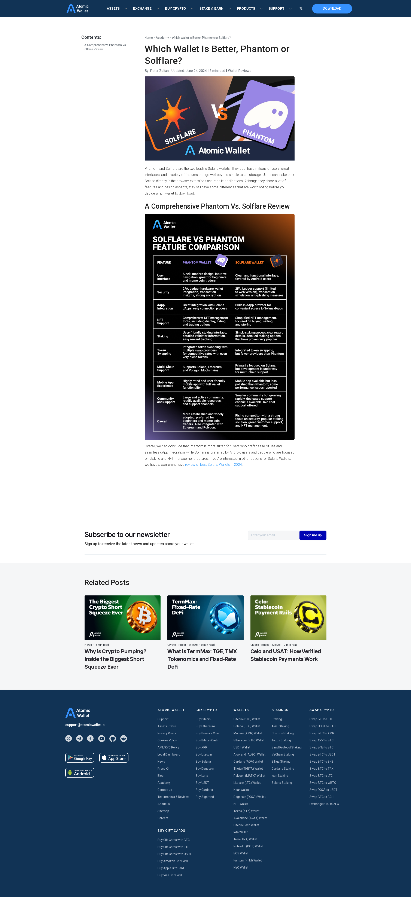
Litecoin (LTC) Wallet (247, 782)
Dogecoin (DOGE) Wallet (250, 797)
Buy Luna (202, 775)
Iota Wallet (241, 832)
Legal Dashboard (169, 754)
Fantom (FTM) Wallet (248, 860)
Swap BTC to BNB (322, 761)
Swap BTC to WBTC (323, 782)
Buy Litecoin (204, 754)
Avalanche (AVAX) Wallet (250, 818)
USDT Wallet (242, 747)
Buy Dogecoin (205, 768)
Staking (277, 719)
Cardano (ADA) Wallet (248, 761)
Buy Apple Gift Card (171, 868)
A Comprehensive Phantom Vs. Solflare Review (105, 47)
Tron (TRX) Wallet (245, 839)
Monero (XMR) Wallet (248, 733)
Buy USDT (202, 782)
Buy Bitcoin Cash (207, 740)
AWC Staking (280, 726)
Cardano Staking (283, 768)
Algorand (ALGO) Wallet (249, 754)
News (88, 644)
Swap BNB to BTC (322, 747)
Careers (163, 818)
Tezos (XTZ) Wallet (246, 811)
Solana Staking (282, 782)
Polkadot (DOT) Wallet (248, 846)
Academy (162, 37)
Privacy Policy (167, 733)
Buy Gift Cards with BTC (174, 840)
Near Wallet (241, 789)
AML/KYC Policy (168, 747)
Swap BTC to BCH (322, 797)
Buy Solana (203, 761)
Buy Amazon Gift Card (173, 861)
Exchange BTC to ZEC (324, 804)
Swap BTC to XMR (322, 733)
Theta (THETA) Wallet (248, 768)
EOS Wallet (241, 853)
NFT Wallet (241, 804)
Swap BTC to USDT (322, 754)
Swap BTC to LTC (321, 775)
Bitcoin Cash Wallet (246, 825)
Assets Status (167, 726)
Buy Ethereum (205, 726)
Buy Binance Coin (207, 733)
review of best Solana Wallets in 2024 (213, 465)
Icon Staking (280, 775)
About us (164, 804)
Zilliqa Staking (281, 761)
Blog (161, 775)
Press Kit (163, 768)
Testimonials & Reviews (173, 797)
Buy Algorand (205, 797)
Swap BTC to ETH (321, 719)
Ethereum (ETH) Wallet (249, 740)
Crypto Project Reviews (182, 644)
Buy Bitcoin (203, 719)
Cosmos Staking (283, 733)
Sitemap (163, 811)
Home (149, 37)
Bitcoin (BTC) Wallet (247, 719)
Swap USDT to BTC (322, 726)
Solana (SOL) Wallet (247, 726)
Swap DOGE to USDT (323, 789)
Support (163, 719)
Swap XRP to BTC (322, 740)
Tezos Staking (281, 740)
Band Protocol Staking (287, 747)
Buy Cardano (204, 789)
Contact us (165, 789)
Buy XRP (201, 747)
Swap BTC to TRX (322, 768)
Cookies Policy (167, 740)
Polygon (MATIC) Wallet (249, 775)
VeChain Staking (283, 754)
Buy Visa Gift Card (170, 875)
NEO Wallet (241, 867)
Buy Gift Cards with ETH (173, 847)
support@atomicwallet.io (85, 725)
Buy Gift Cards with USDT (175, 854)
